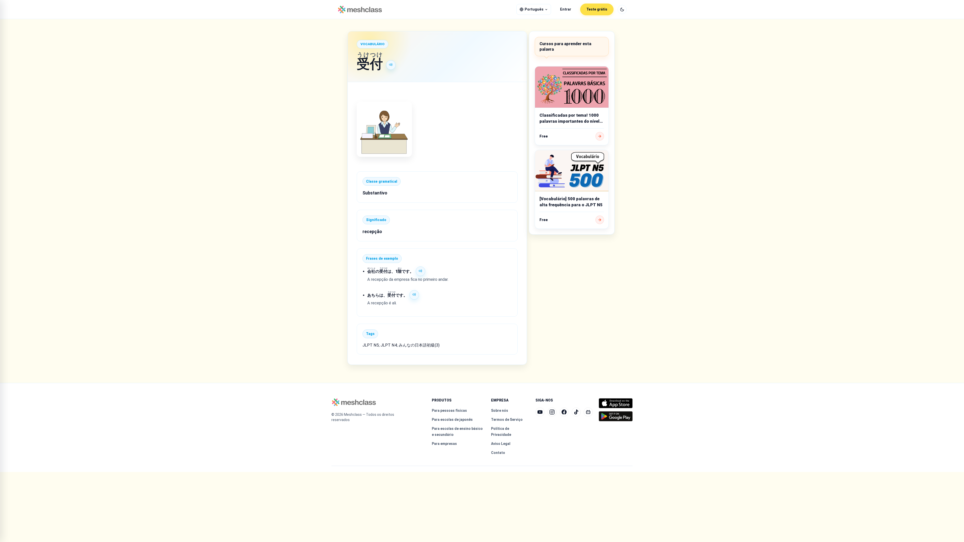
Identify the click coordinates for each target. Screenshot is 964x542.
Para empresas (444, 444)
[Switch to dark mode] (622, 9)
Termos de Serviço (507, 420)
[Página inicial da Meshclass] (359, 10)
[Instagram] (552, 412)
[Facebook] (564, 412)
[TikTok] (576, 412)
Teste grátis (596, 9)
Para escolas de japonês (452, 420)
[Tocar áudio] (391, 65)
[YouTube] (540, 412)
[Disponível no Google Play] (616, 416)
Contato (498, 453)
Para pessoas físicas (449, 411)
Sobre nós (499, 411)
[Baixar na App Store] (616, 403)
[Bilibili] (588, 412)
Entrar (565, 9)
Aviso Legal (500, 444)
